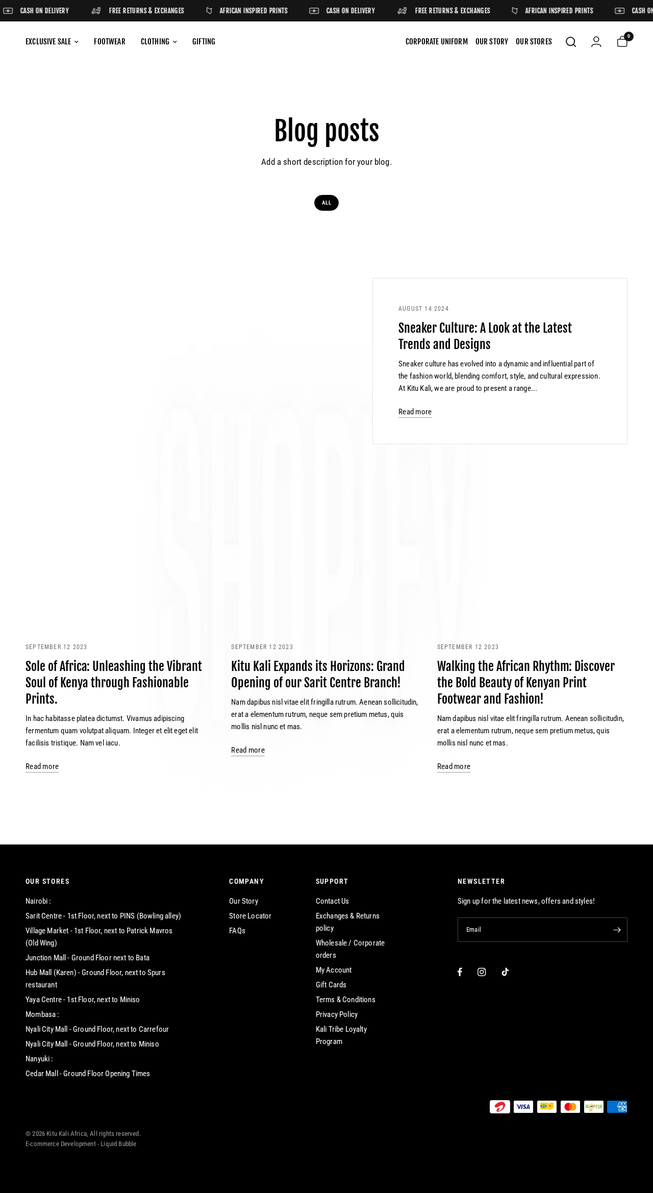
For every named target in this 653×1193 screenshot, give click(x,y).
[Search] (571, 41)
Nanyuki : (40, 1058)
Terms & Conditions (345, 999)
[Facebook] (460, 971)
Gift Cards (331, 984)
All (326, 203)
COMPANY (246, 881)
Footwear (109, 41)
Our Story (243, 901)
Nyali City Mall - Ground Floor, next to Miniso (92, 1044)
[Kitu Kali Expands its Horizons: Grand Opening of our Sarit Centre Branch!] (326, 570)
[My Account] (596, 41)
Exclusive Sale (48, 41)
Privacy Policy (337, 1014)
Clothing (155, 41)
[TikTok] (505, 971)
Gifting (203, 41)
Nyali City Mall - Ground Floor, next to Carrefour (97, 1029)
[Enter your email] (617, 929)
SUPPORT (332, 881)
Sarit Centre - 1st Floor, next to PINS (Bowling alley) (103, 916)
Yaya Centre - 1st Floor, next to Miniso (83, 999)
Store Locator (250, 916)
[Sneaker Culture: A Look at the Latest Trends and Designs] (224, 361)
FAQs (237, 930)
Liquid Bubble (118, 1144)
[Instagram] (482, 971)
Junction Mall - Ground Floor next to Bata (87, 957)
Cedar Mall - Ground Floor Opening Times (88, 1073)
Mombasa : (43, 1014)
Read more (415, 412)
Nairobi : (39, 901)
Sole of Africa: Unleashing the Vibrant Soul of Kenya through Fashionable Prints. (114, 683)
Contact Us (332, 901)
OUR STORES (47, 881)
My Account (334, 970)
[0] (618, 41)
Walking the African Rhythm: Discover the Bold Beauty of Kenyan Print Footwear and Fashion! (526, 683)
